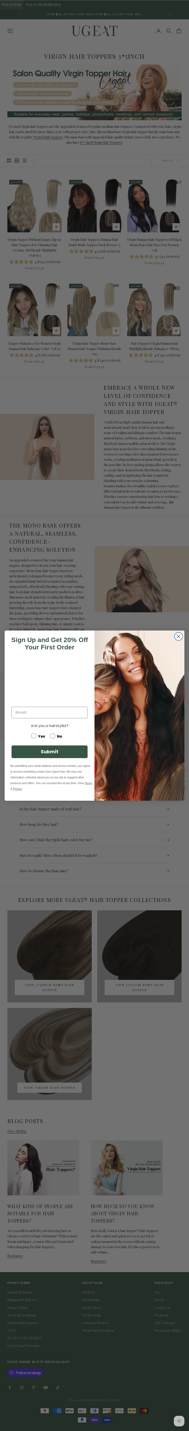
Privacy (17, 789)
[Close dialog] (178, 636)
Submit (49, 751)
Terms (88, 783)
